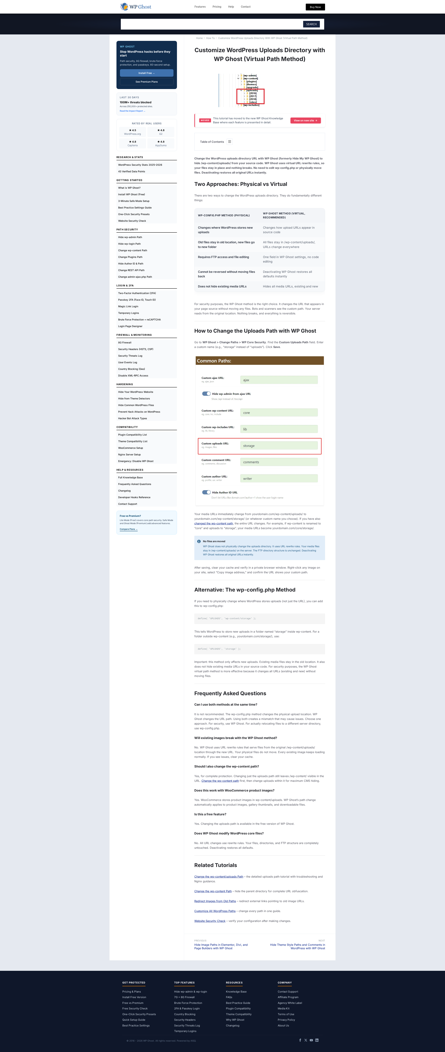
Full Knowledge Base (130, 477)
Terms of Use (286, 1014)
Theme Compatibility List (132, 441)
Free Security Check (135, 1008)
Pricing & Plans (131, 991)
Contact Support (127, 503)
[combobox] (199, 24)
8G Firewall (124, 342)
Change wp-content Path (132, 250)
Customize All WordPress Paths (215, 911)
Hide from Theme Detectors (134, 398)
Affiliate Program (288, 997)
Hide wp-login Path (129, 243)
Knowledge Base (236, 991)
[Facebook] (300, 1041)
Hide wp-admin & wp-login (190, 991)
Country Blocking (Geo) (131, 368)
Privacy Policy (286, 1019)
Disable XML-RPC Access (133, 375)
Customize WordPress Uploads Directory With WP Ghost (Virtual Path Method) (263, 38)
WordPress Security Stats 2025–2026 (140, 164)
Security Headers (185, 1019)
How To (210, 38)
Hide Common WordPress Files (136, 405)
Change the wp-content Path (213, 891)
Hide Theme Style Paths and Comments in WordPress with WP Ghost (297, 946)
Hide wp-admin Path (130, 237)
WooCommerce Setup (130, 447)
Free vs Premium (132, 1003)
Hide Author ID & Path (130, 263)
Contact (245, 6)
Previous (200, 940)
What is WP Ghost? (129, 187)
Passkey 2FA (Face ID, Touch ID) (137, 299)
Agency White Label (290, 1003)
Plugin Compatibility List (132, 434)
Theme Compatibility (239, 1014)
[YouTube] (311, 1041)
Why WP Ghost (235, 1019)
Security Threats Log (130, 355)
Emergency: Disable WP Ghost (135, 461)
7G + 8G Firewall (184, 997)
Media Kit (283, 1008)
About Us (283, 1025)
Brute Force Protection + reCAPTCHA (139, 319)
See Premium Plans (147, 81)
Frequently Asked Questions (134, 484)
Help (231, 6)
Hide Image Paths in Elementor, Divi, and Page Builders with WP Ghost (221, 946)
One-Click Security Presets (134, 214)
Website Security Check (209, 921)
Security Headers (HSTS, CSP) (135, 349)
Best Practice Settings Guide (135, 207)
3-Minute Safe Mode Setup (133, 200)
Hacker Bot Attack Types (132, 418)
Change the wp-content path (220, 780)
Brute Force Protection (188, 1003)
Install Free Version (134, 997)
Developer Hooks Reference (134, 497)
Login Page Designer (130, 326)
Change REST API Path (131, 270)
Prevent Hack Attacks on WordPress (139, 411)
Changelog (124, 490)
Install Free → (147, 72)
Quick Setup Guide (133, 1019)
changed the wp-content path (213, 523)
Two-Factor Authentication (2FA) (137, 293)
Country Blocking (184, 1014)
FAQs (229, 997)
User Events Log (127, 362)
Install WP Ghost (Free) (131, 194)
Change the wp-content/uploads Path (218, 876)
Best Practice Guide (238, 1003)
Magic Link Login (128, 306)
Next (322, 940)
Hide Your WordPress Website (135, 391)
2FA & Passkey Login (187, 1008)
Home (199, 38)
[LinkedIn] (316, 1041)
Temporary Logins (128, 312)
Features (200, 6)
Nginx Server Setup (129, 454)
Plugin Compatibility (238, 1008)
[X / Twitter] (305, 1041)
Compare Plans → (129, 529)
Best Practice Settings (136, 1025)
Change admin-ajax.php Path (135, 276)
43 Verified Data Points (131, 171)
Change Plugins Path (130, 256)
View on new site (304, 120)
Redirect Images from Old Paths (215, 901)
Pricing (217, 6)
